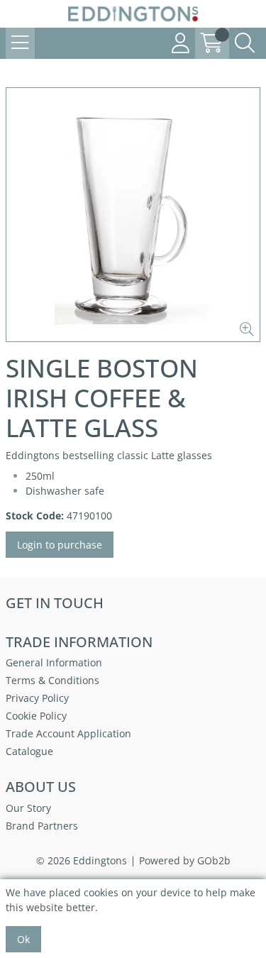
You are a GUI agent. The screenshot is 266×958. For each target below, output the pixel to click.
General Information (54, 662)
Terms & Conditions (52, 680)
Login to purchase (59, 544)
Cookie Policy (36, 715)
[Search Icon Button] (244, 43)
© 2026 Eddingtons (81, 860)
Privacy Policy (37, 698)
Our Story (28, 808)
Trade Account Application (68, 733)
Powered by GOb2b (185, 860)
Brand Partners (42, 825)
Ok (23, 939)
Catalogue (29, 751)
